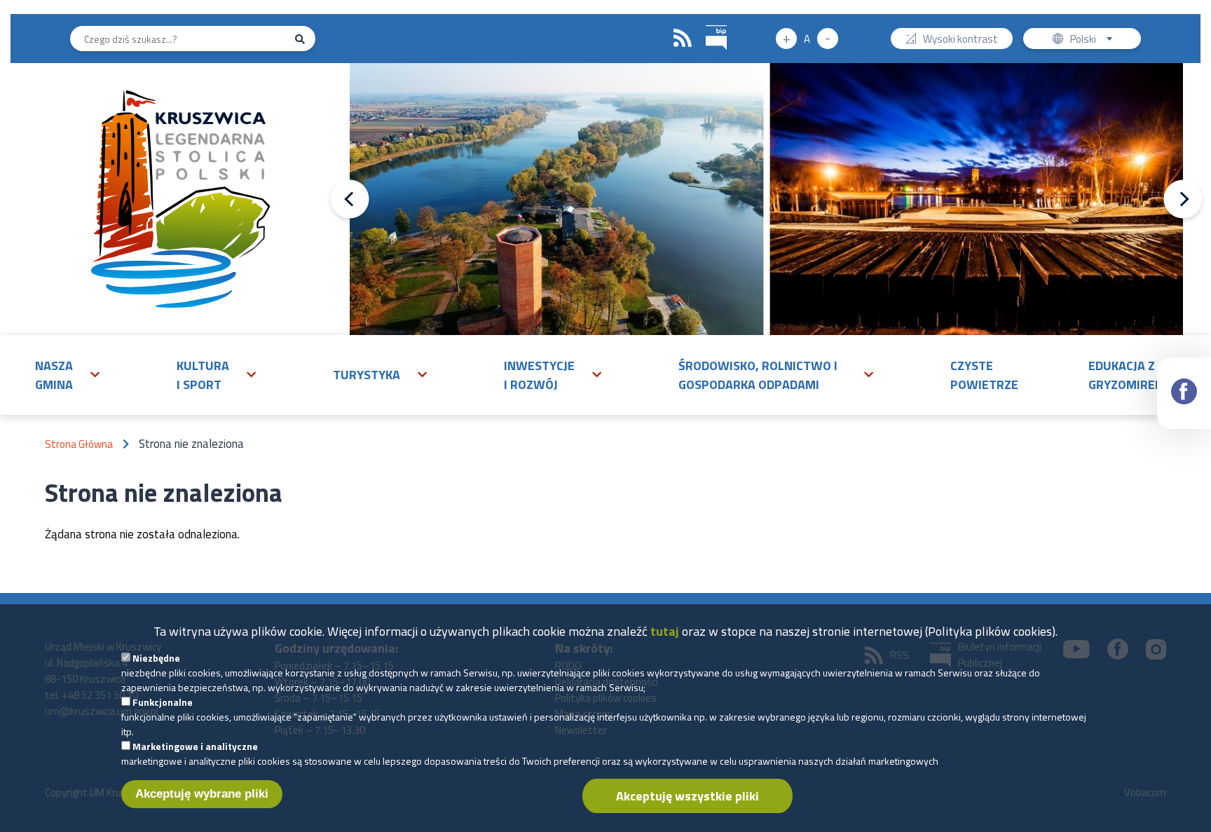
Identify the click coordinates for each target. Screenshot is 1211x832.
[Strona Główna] (180, 199)
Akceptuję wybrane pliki (201, 793)
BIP (716, 38)
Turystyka (366, 374)
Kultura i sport (203, 375)
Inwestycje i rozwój (539, 375)
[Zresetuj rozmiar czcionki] (807, 38)
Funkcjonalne (162, 702)
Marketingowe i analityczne (195, 746)
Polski (1094, 40)
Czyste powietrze (984, 375)
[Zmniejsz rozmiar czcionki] (827, 38)
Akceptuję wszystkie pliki (687, 795)
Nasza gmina (54, 375)
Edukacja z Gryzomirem (1126, 375)
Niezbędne (156, 657)
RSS (682, 38)
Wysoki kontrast (960, 40)
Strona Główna (79, 444)
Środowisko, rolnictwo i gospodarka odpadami (757, 375)
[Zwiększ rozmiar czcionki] (786, 38)
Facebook (1184, 393)
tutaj (664, 631)
